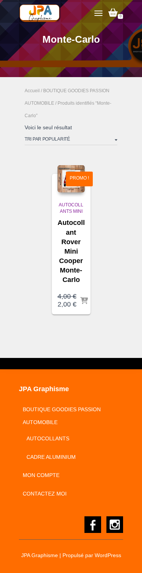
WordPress (108, 555)
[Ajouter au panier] (84, 301)
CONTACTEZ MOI (45, 494)
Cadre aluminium (51, 457)
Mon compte (41, 475)
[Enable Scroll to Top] (127, 557)
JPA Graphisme (39, 555)
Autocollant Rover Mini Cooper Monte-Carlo (71, 251)
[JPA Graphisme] (43, 13)
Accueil (32, 90)
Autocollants (48, 438)
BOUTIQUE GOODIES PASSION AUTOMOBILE (62, 415)
